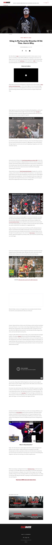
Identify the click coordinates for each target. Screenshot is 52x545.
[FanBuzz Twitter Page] (48, 2)
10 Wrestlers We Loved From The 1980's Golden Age (28, 279)
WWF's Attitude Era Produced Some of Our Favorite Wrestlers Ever (34, 504)
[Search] (48, 1)
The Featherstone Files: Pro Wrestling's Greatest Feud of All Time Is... (17, 516)
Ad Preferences (28, 534)
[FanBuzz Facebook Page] (43, 2)
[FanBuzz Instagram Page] (45, 2)
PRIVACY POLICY (26, 542)
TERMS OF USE (26, 541)
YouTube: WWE (10, 34)
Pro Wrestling (5, 5)
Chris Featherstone (24, 47)
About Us (23, 534)
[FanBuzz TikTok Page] (46, 2)
